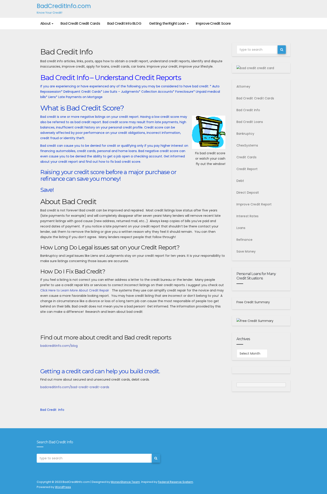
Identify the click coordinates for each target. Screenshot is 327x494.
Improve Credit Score (213, 23)
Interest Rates (247, 216)
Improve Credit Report (254, 204)
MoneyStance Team (125, 482)
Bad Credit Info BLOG (124, 23)
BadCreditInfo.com (64, 8)
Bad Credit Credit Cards (80, 23)
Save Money (246, 251)
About (45, 23)
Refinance (244, 239)
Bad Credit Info (248, 110)
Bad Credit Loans (249, 122)
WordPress (63, 487)
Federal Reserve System (175, 482)
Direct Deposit (247, 192)
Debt (240, 181)
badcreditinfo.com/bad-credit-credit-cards (74, 387)
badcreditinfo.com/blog (59, 345)
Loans (241, 228)
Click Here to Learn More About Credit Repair (74, 290)
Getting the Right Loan (167, 23)
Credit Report (247, 169)
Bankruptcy (245, 133)
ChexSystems (247, 145)
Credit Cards (246, 157)
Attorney (243, 86)
